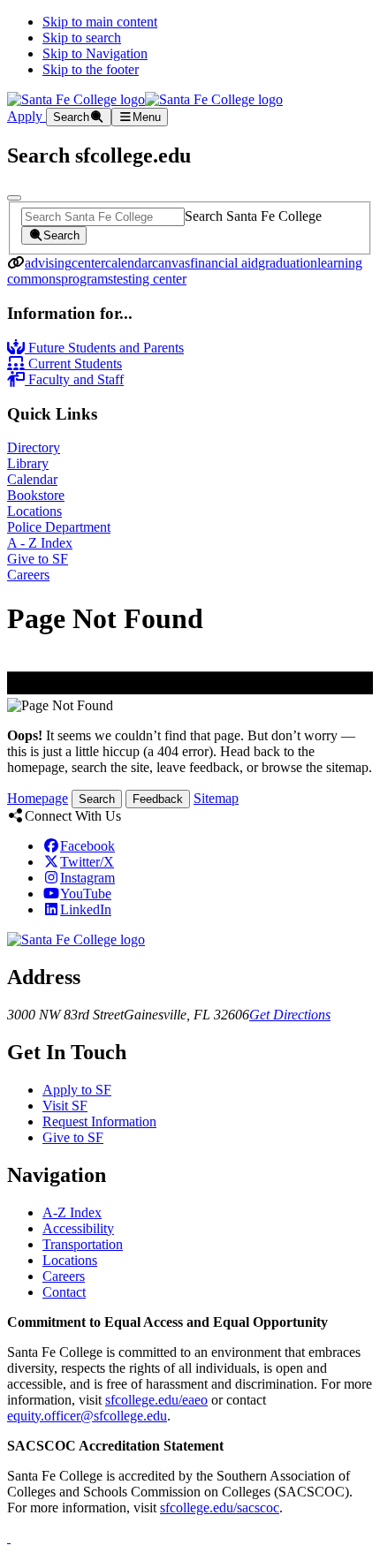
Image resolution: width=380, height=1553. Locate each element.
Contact (64, 1291)
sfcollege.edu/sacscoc (219, 1507)
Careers (28, 574)
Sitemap (216, 798)
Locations (34, 511)
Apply (26, 116)
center (88, 262)
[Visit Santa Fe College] (76, 939)
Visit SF (64, 1105)
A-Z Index (72, 1212)
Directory (33, 447)
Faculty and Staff (74, 379)
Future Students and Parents (104, 347)
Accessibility (78, 1228)
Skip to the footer (90, 69)
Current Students (73, 363)
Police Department (58, 526)
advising (48, 262)
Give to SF (37, 558)
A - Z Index (39, 542)
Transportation (82, 1244)
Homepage (37, 798)
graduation (287, 262)
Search (97, 799)
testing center (149, 278)
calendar (128, 262)
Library (28, 463)
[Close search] (14, 198)
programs (87, 278)
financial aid (224, 262)
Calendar (32, 479)
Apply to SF (76, 1089)
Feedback (158, 799)
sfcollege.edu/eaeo (156, 1399)
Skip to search (81, 37)
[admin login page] (9, 1537)
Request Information (99, 1121)
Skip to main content (99, 21)
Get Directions (290, 1014)
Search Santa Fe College (253, 215)
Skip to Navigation (95, 53)
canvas (171, 262)
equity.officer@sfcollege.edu (87, 1415)
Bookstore (36, 495)
